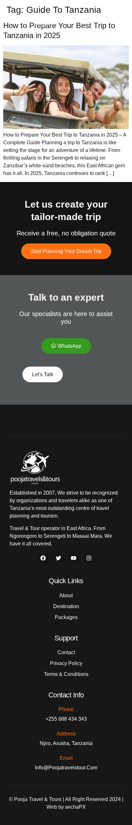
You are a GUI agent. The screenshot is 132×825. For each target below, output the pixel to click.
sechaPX (75, 807)
